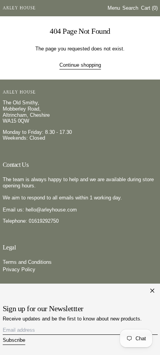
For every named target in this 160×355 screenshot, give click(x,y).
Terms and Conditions (27, 262)
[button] (130, 8)
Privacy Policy (19, 269)
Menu (114, 8)
